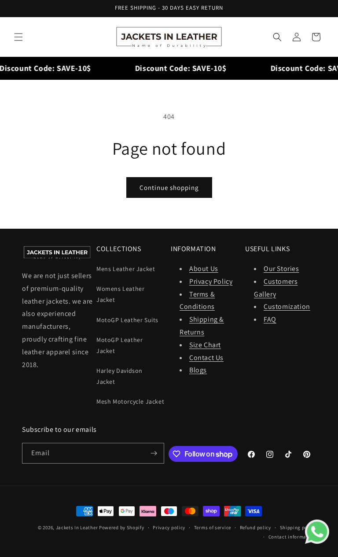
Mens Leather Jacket (125, 269)
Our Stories (281, 268)
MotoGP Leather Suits (127, 320)
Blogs (198, 370)
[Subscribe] (154, 453)
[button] (18, 37)
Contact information (292, 537)
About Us (203, 268)
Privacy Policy (210, 281)
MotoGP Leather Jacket (119, 345)
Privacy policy (169, 527)
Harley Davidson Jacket (119, 376)
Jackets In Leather (77, 527)
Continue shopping (169, 187)
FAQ (270, 319)
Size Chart (205, 344)
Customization (287, 306)
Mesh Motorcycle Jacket (130, 401)
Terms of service (212, 527)
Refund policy (255, 527)
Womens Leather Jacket (120, 294)
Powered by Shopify (121, 527)
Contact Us (206, 357)
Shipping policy (298, 527)
